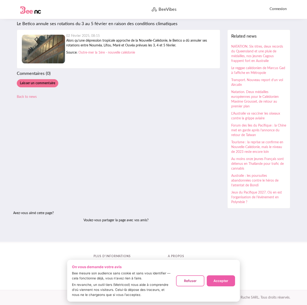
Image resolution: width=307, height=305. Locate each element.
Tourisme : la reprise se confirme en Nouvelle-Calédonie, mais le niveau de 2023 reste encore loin (257, 147)
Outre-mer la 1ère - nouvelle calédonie (106, 52)
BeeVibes (168, 9)
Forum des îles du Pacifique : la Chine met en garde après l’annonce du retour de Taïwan (258, 130)
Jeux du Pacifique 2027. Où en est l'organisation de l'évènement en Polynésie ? (256, 197)
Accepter (220, 281)
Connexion (278, 9)
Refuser (190, 281)
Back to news (27, 97)
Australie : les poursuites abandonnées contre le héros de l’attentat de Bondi (254, 180)
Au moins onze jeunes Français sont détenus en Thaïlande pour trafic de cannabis (257, 163)
